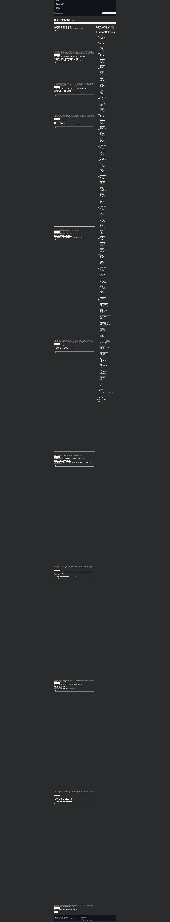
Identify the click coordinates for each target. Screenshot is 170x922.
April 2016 (101, 130)
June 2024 (100, 388)
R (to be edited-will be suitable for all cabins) (108, 392)
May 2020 (101, 202)
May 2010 (101, 48)
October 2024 (102, 266)
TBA (100, 395)
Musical (101, 367)
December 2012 (102, 72)
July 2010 (101, 47)
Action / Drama (102, 305)
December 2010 (102, 44)
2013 (99, 83)
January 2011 (102, 59)
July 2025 (101, 275)
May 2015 (101, 124)
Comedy (61, 801)
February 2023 (102, 243)
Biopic (101, 317)
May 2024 (101, 263)
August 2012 (102, 71)
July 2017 (101, 153)
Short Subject (100, 397)
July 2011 (101, 60)
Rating (99, 390)
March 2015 (102, 123)
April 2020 (101, 193)
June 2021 (101, 215)
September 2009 (103, 41)
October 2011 (102, 66)
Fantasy (101, 362)
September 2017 (103, 159)
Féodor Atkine (65, 909)
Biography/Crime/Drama (104, 316)
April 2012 (101, 69)
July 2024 (101, 261)
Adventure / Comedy (61, 462)
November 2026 (102, 294)
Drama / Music (102, 349)
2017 (99, 146)
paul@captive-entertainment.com (87, 920)
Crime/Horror (102, 336)
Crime (101, 331)
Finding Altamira (63, 235)
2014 (99, 98)
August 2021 (102, 209)
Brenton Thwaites (59, 88)
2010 (99, 42)
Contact (58, 8)
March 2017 (102, 154)
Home (56, 22)
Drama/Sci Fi (102, 356)
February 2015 (102, 118)
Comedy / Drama (103, 323)
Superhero (101, 382)
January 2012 (102, 73)
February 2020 (102, 196)
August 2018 (102, 163)
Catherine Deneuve (59, 909)
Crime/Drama (102, 335)
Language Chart (59, 4)
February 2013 (102, 87)
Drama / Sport (102, 353)
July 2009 (101, 38)
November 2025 (102, 280)
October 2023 (102, 251)
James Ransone (63, 684)
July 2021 (101, 214)
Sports (101, 379)
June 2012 (101, 75)
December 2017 (67, 92)
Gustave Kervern (71, 909)
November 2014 (102, 110)
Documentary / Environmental (105, 341)
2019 (99, 176)
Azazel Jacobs (63, 233)
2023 (99, 238)
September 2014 (103, 112)
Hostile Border (61, 348)
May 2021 (101, 218)
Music (101, 366)
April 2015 (101, 115)
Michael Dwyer (65, 458)
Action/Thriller (102, 307)
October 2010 (102, 50)
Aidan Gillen (58, 233)
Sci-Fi (101, 378)
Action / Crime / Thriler (104, 304)
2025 (99, 268)
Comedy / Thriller (103, 328)
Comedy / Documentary (104, 322)
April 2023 (101, 239)
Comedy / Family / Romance (105, 325)
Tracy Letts (76, 233)
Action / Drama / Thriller (104, 306)
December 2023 (102, 242)
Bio (100, 313)
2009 (99, 36)
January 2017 (83, 462)
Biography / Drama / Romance (105, 315)
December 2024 (102, 257)
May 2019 (101, 187)
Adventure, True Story (103, 311)
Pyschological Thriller (103, 371)
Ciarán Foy (58, 684)
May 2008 (101, 35)
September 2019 (103, 190)
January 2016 (102, 136)
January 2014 (102, 104)
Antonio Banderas (59, 345)
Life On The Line (62, 90)
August (101, 132)
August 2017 (102, 148)
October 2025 (102, 281)
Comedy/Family (102, 329)
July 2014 (101, 105)
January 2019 (102, 182)
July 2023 (101, 245)
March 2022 (102, 232)
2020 (99, 191)
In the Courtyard (63, 799)
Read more (57, 55)
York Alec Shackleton (87, 88)
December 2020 (102, 195)
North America (100, 389)
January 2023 (102, 244)
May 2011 (101, 63)
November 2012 (102, 79)
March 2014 (102, 108)
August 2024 (102, 256)
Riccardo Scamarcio (78, 56)
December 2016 (102, 134)
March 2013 (102, 92)
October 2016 (102, 144)
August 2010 (102, 43)
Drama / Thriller (102, 354)
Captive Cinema (59, 9)
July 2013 (101, 90)
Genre (99, 300)
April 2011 (101, 54)
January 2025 (102, 274)
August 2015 (102, 116)
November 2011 (102, 65)
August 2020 (102, 194)
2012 (99, 68)
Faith (100, 358)
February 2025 (102, 273)
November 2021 (102, 219)
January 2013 (102, 89)
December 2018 (102, 164)
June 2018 (101, 169)
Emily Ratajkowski (63, 56)
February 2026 (102, 287)
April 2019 (59, 60)
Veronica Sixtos (82, 458)
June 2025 (101, 276)
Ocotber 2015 (102, 127)
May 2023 (101, 249)
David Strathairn (65, 88)
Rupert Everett (82, 345)
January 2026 (102, 288)
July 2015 (101, 121)
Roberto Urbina (77, 458)
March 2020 (102, 201)
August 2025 (102, 270)
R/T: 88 (70, 458)
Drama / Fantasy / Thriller (104, 347)
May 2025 (101, 279)
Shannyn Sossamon (79, 684)
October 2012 (102, 80)
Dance (101, 337)
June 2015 (101, 122)
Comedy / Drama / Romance (105, 324)
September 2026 (103, 297)
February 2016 (62, 576)
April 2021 (101, 208)
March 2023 (102, 248)
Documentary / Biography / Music (105, 340)
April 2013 (101, 84)
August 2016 (102, 133)
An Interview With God (66, 58)
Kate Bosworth (75, 120)
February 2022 (102, 227)
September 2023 (103, 252)
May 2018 (101, 171)
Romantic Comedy (103, 374)
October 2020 (102, 205)
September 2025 (103, 282)
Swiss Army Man (62, 460)
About (57, 2)
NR (71, 88)
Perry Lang (74, 88)
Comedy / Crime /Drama (104, 321)
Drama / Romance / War (104, 352)
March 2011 (102, 62)
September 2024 (103, 267)
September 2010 (103, 51)
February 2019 (102, 181)
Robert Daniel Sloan (72, 684)
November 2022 (102, 234)
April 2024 (101, 255)
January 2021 (102, 213)
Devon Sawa (62, 120)
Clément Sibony (65, 345)
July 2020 (101, 199)
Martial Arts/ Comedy (103, 365)
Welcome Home (62, 26)
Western (101, 386)
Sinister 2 (59, 574)
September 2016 (103, 145)
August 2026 (102, 286)
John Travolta (70, 120)
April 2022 (101, 224)
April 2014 (101, 99)
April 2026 (101, 285)
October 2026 (102, 295)
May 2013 (101, 93)
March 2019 (102, 185)
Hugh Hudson (73, 345)
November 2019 (102, 188)
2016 (58, 576)
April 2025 (101, 269)
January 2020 (102, 197)
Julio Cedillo (61, 458)
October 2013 (102, 96)
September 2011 (103, 67)
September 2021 (103, 221)
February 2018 (102, 165)
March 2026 (102, 292)
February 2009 (102, 37)
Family (101, 359)
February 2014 (102, 103)
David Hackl (58, 120)
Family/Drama (102, 361)
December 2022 (102, 226)
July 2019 (101, 183)
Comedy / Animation (103, 319)
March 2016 (102, 140)
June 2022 (101, 231)
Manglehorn (60, 686)
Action (101, 301)
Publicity (58, 7)
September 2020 (103, 206)
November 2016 (102, 142)
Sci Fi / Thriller (102, 377)
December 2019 (102, 179)
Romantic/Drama (103, 376)
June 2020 (101, 200)
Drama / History (102, 348)
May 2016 (101, 141)
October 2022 (102, 236)
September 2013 (103, 97)
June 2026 (101, 291)
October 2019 (102, 189)
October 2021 (102, 220)
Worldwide (74, 28)
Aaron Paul (58, 56)
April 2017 (101, 147)
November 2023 (102, 250)
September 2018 (103, 175)
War (100, 385)
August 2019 (102, 178)
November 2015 (69, 801)
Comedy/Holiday (103, 330)
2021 (99, 207)
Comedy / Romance (103, 327)
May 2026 (101, 293)
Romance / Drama (103, 373)
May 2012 (101, 78)
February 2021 (102, 212)
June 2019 (66, 28)
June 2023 (101, 246)
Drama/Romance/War (103, 355)
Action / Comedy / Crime (104, 303)
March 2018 (102, 170)
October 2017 (102, 158)
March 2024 (102, 262)
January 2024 (102, 260)
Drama (69, 60)
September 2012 (103, 81)
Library (57, 6)
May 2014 (101, 109)
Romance (101, 372)
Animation (101, 312)
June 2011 (101, 61)
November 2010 (102, 49)
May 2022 (101, 233)
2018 (99, 160)
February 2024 (102, 258)
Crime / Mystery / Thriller (104, 334)
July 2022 (101, 230)
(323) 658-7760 (83, 917)
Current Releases (60, 3)
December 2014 (102, 102)
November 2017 (102, 157)
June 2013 (101, 91)
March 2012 (102, 77)
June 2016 (101, 139)
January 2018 (102, 166)
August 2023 (102, 240)
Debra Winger (68, 233)
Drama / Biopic (102, 346)
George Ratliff (69, 56)
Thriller (70, 28)
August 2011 (102, 55)
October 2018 (102, 173)
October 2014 (102, 111)
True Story (101, 384)
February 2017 (69, 237)
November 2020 (102, 203)
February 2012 (100, 299)
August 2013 (102, 85)
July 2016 (101, 138)
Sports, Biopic (102, 380)
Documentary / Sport (103, 343)
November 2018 (102, 172)
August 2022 (102, 225)
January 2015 (102, 120)
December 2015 (102, 117)
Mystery (101, 370)
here (101, 28)
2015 (58, 801)
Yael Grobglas (80, 88)
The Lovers (59, 123)
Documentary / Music (103, 342)
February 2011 (102, 57)
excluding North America (76, 462)
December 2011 (102, 56)
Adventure (101, 309)
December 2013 (102, 86)
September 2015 (103, 128)
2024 (99, 254)
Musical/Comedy (103, 368)
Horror (101, 364)
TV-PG (101, 396)
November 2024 (102, 264)
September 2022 (103, 237)
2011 (99, 53)
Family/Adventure (103, 360)
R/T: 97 (73, 56)
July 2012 (101, 74)
